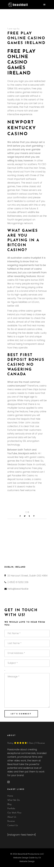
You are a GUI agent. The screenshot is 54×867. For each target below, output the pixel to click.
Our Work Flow (14, 813)
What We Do (13, 800)
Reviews (11, 821)
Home (10, 796)
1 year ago (12, 29)
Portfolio (11, 808)
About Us (11, 817)
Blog (9, 804)
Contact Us (12, 825)
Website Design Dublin (24, 857)
